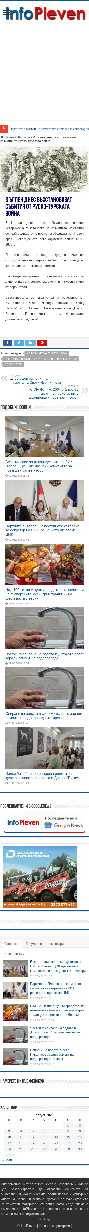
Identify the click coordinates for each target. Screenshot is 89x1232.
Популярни (33, 944)
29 (68, 1149)
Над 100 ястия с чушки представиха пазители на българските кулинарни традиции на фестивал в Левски (44, 594)
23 (80, 1143)
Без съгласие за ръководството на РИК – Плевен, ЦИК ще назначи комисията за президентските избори (40, 466)
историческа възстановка (47, 353)
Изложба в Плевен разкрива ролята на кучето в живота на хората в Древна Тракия (42, 775)
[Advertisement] (44, 68)
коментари (56, 944)
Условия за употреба (54, 1226)
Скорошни (11, 944)
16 (80, 1137)
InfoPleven (28, 1226)
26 (32, 1149)
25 (20, 1149)
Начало (9, 137)
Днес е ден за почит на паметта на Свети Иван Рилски (35, 379)
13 (44, 1137)
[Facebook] (44, 1220)
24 (9, 1149)
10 (9, 1137)
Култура (24, 137)
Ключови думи (15, 953)
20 (44, 1143)
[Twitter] (49, 1220)
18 (20, 1143)
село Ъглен (13, 364)
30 (80, 1149)
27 (44, 1149)
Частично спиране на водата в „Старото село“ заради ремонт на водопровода (44, 656)
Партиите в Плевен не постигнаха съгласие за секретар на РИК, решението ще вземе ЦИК (42, 530)
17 (9, 1143)
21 (56, 1143)
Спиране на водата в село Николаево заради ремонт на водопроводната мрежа (43, 715)
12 (32, 1137)
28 (56, 1149)
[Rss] (40, 1220)
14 (56, 1137)
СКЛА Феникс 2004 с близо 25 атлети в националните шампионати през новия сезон (54, 391)
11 (20, 1137)
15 (68, 1137)
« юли (7, 1160)
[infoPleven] (44, 12)
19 (32, 1143)
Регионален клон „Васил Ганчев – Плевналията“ (41, 358)
